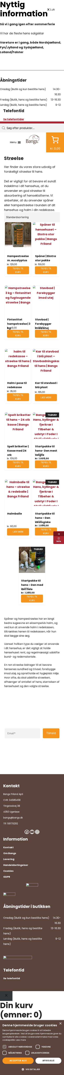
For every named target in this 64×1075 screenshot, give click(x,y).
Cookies (8, 871)
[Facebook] (27, 832)
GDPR (6, 876)
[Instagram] (37, 832)
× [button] (60, 1023)
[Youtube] (32, 832)
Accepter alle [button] (18, 1060)
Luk (52, 9)
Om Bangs (9, 853)
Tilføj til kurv (18, 270)
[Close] (6, 996)
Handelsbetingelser (15, 865)
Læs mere (46, 397)
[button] (32, 1069)
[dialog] (32, 1047)
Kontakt (8, 847)
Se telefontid (11, 978)
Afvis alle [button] (48, 1060)
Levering (8, 859)
